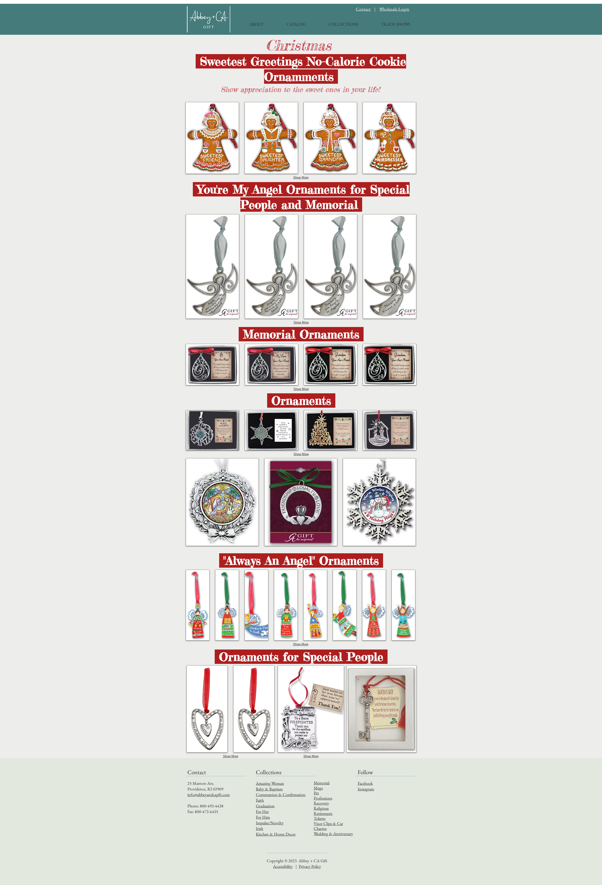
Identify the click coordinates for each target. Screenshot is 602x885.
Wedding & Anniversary (333, 833)
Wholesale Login (394, 9)
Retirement (323, 813)
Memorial (321, 782)
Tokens (319, 818)
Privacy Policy (310, 866)
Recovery (321, 803)
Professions (323, 798)
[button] (335, 22)
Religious (321, 808)
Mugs (318, 788)
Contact (363, 9)
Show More (301, 177)
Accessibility (283, 866)
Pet (316, 793)
